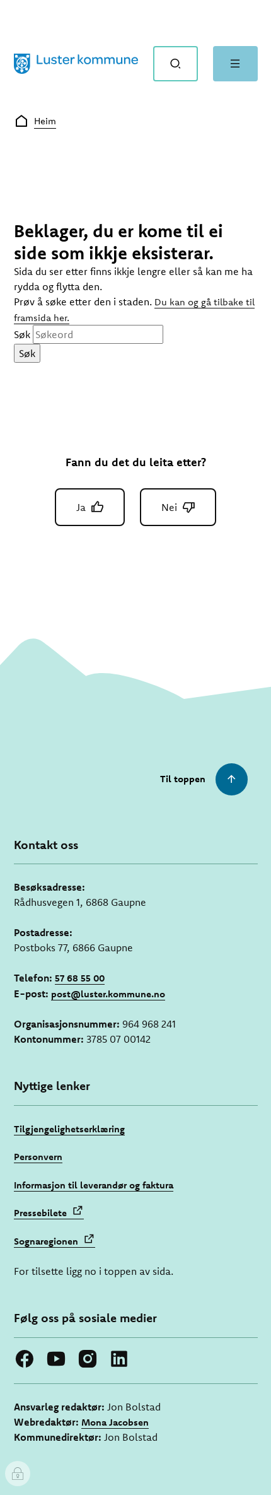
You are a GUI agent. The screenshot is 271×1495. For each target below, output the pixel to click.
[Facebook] (24, 1358)
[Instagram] (87, 1358)
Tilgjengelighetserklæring (69, 1129)
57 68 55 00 (80, 978)
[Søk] (175, 63)
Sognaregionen (46, 1241)
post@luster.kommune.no (108, 994)
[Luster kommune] (76, 64)
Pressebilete (40, 1213)
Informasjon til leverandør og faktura (93, 1185)
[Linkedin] (119, 1358)
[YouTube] (56, 1358)
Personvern (38, 1157)
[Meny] (235, 63)
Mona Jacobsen (115, 1422)
